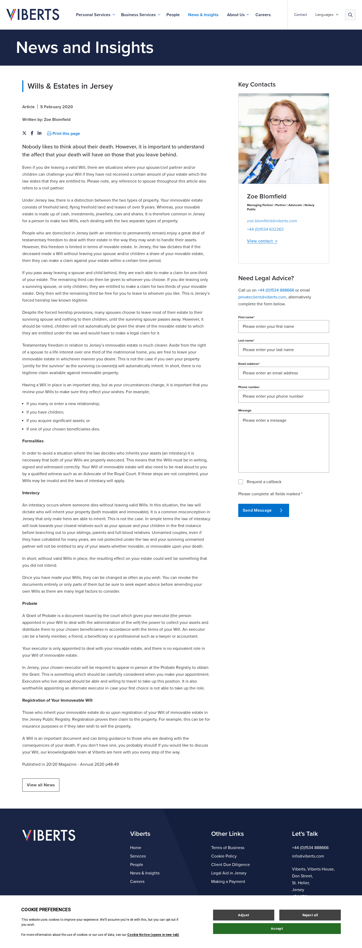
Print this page (65, 133)
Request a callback (264, 481)
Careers (263, 14)
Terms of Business (227, 847)
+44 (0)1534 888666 (310, 847)
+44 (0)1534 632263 (265, 229)
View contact (260, 241)
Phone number (248, 387)
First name (246, 317)
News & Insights (203, 14)
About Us (236, 14)
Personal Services (93, 14)
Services (138, 856)
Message (244, 410)
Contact (300, 15)
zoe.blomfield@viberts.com (272, 221)
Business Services (138, 14)
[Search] (350, 15)
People (173, 14)
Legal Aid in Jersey (228, 873)
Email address (249, 364)
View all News (41, 785)
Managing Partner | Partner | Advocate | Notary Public (280, 207)
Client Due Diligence (230, 864)
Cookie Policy (224, 856)
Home (135, 847)
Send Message (257, 510)
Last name (246, 340)
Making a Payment (228, 881)
